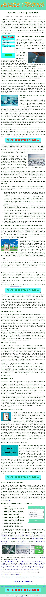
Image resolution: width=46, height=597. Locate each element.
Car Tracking (16, 564)
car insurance (29, 540)
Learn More (24, 596)
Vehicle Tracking (19, 586)
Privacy (44, 586)
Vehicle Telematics (23, 561)
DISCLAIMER (42, 9)
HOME (26, 9)
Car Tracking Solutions (20, 566)
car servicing (20, 537)
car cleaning (11, 540)
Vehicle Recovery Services (36, 566)
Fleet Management (34, 563)
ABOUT (33, 9)
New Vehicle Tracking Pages (10, 586)
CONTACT (36, 9)
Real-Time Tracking (10, 561)
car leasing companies (14, 538)
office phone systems (36, 538)
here (10, 500)
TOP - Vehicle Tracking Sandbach (10, 574)
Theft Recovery (5, 568)
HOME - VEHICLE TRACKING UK (23, 581)
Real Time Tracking (26, 568)
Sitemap (2, 586)
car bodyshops (22, 541)
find (6, 485)
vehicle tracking (26, 39)
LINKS (29, 9)
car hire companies (27, 533)
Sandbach (28, 295)
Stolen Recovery (23, 563)
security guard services (23, 535)
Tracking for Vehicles (19, 569)
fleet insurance (38, 537)
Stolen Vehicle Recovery (37, 561)
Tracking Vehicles (26, 564)
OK (29, 596)
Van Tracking (15, 568)
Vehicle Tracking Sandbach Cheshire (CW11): (14, 19)
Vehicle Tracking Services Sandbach (16, 504)
